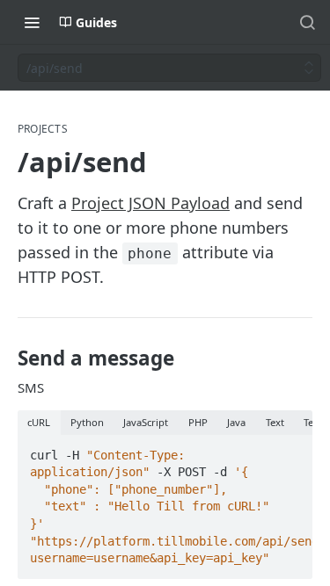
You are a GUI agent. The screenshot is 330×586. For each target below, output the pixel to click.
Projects (43, 129)
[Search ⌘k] (307, 22)
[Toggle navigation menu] (32, 22)
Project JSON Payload (150, 202)
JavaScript (145, 422)
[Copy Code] (291, 450)
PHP (198, 422)
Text (275, 422)
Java (236, 422)
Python (87, 422)
